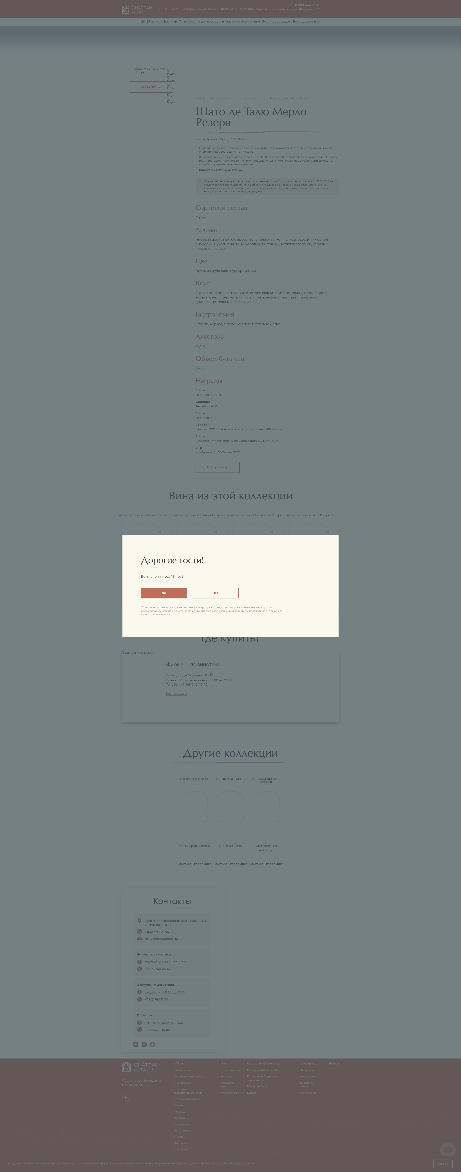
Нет (216, 593)
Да (164, 593)
